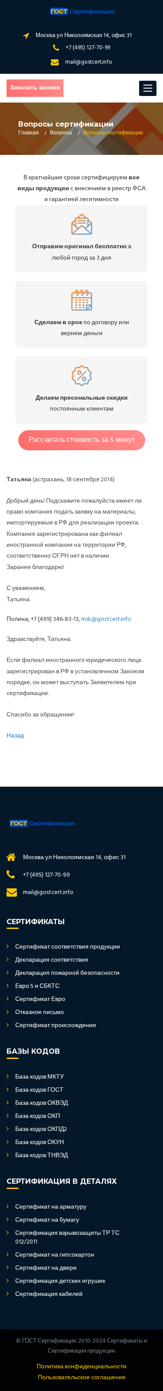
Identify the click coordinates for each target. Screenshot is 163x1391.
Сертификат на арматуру (50, 1207)
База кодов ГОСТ (39, 1090)
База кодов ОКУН (39, 1142)
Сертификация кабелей (49, 1294)
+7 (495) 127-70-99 (88, 47)
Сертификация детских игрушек (60, 1281)
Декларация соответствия (51, 960)
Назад (15, 736)
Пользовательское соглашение (82, 1378)
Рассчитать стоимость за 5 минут (82, 440)
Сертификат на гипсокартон (54, 1255)
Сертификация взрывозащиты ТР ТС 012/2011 (67, 1238)
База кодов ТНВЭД (41, 1155)
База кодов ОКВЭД (41, 1103)
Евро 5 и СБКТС (37, 986)
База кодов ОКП (37, 1116)
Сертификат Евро (40, 999)
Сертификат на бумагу (47, 1220)
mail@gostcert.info (88, 62)
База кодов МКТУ (39, 1077)
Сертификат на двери (46, 1268)
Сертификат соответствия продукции (67, 947)
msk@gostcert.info (106, 619)
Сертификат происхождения (55, 1025)
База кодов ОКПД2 (41, 1129)
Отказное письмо (39, 1012)
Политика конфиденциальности (81, 1367)
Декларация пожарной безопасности (67, 973)
